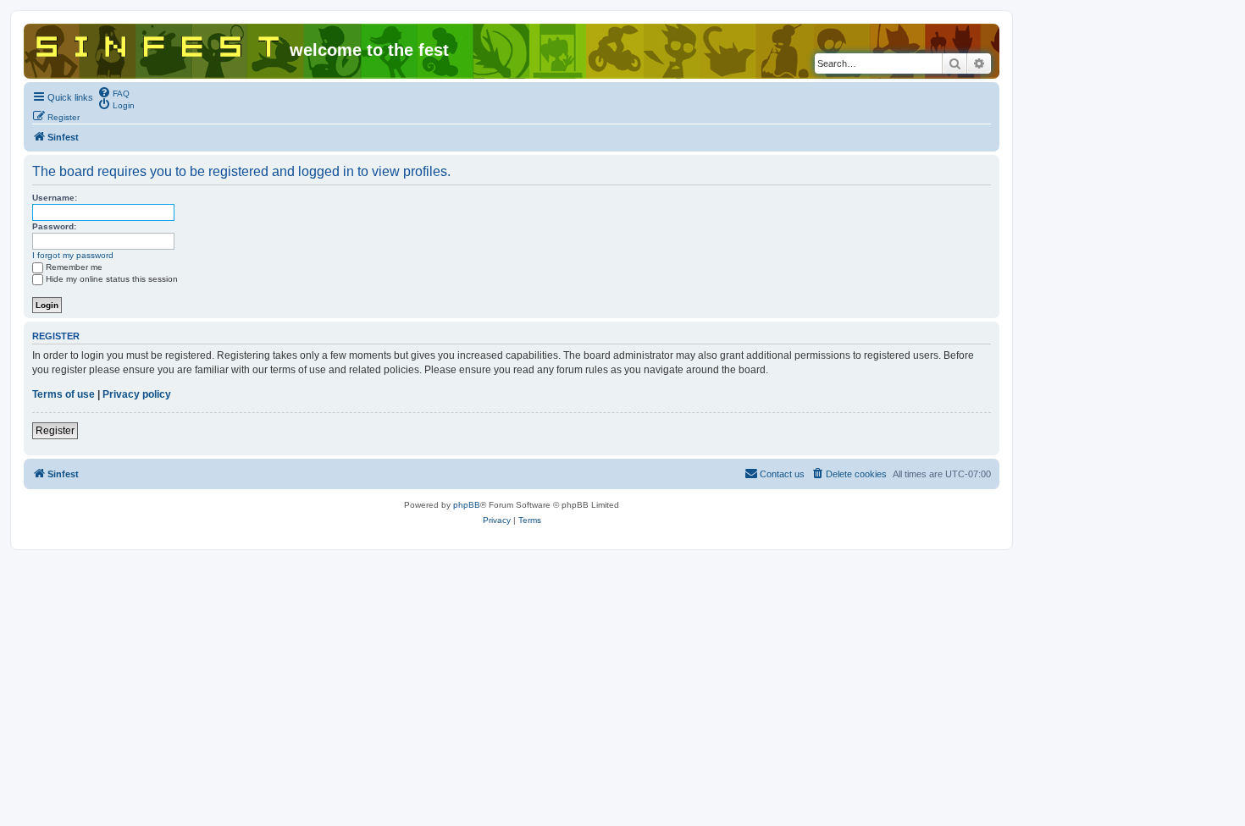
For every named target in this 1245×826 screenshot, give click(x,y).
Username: (54, 197)
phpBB (466, 504)
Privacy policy (136, 394)
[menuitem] (113, 92)
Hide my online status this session (112, 279)
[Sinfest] (159, 43)
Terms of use (63, 394)
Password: (54, 226)
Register (55, 431)
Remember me (74, 267)
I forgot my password (72, 255)
